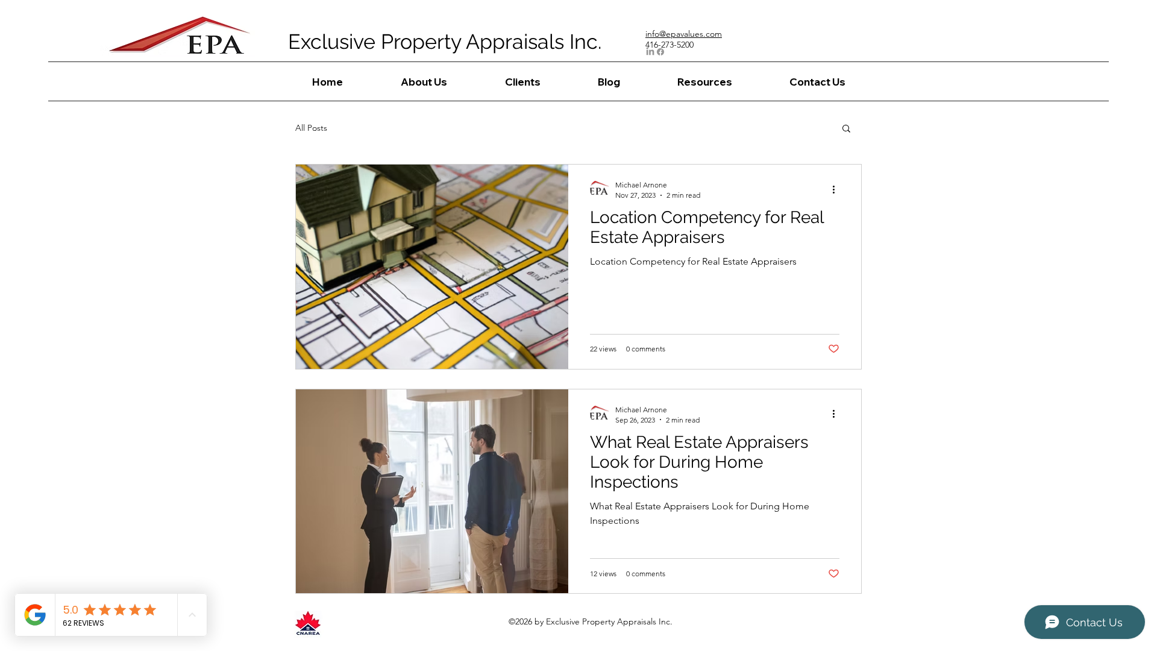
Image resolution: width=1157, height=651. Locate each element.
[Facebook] (660, 52)
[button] (846, 129)
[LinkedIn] (650, 52)
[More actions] (837, 189)
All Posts (311, 127)
